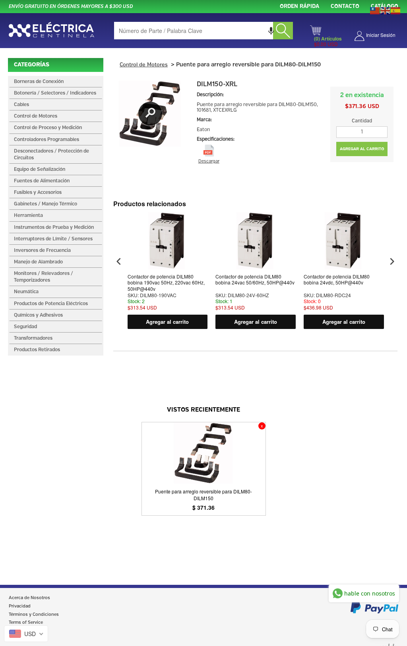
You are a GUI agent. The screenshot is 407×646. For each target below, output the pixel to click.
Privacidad (20, 606)
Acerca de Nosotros (29, 598)
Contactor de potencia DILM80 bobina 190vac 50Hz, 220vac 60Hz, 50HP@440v (166, 282)
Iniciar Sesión (380, 34)
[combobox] (203, 30)
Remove (262, 425)
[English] (385, 10)
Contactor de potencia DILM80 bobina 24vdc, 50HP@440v (337, 279)
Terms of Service (26, 622)
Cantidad (362, 121)
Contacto (345, 6)
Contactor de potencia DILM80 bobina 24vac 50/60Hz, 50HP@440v (255, 279)
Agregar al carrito (167, 321)
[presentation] (118, 262)
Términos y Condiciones (34, 614)
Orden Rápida (299, 6)
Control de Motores (144, 65)
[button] (271, 30)
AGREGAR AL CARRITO (362, 149)
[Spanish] (396, 10)
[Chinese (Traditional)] (375, 10)
